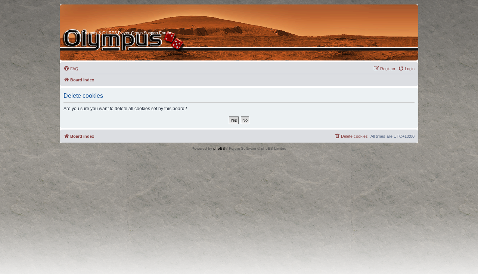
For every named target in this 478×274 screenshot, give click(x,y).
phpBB (219, 148)
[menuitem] (70, 68)
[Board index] (94, 18)
